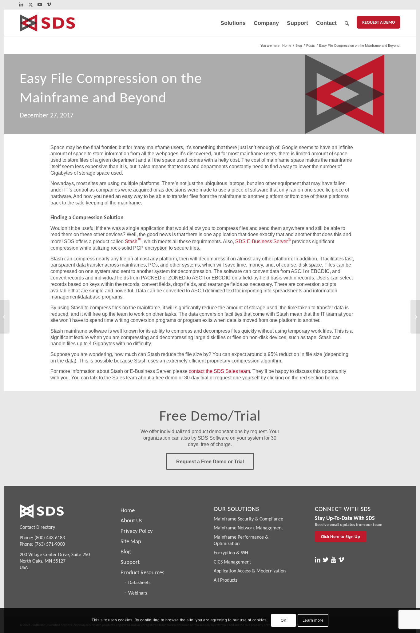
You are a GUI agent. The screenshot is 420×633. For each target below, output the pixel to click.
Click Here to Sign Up (340, 536)
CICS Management (232, 562)
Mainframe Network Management (248, 528)
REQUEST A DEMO (378, 22)
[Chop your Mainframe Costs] (5, 317)
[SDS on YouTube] (333, 560)
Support (130, 561)
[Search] (347, 23)
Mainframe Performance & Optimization (241, 540)
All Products (225, 580)
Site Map (131, 541)
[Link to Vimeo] (49, 4)
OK (283, 620)
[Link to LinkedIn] (21, 4)
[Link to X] (30, 4)
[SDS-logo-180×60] (47, 23)
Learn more (313, 620)
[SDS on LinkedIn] (317, 560)
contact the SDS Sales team (219, 371)
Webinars (137, 593)
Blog (126, 551)
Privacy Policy (137, 530)
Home (128, 510)
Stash (133, 241)
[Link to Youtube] (39, 4)
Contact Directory (37, 527)
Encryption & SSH (231, 553)
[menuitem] (233, 23)
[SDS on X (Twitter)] (325, 560)
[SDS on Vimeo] (341, 560)
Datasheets (139, 582)
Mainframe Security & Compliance (248, 519)
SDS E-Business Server (263, 241)
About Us (131, 520)
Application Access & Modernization (250, 571)
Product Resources (142, 572)
